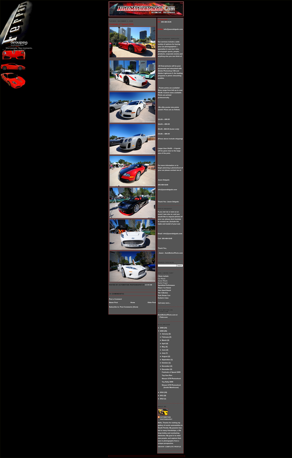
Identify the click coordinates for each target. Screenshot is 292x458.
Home (132, 302)
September (166, 359)
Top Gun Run (167, 375)
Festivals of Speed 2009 (121, 24)
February (165, 337)
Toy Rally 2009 (167, 382)
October (165, 363)
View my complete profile (169, 447)
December (166, 369)
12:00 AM (148, 285)
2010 (162, 392)
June (164, 350)
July (163, 353)
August (165, 356)
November (166, 366)
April (164, 343)
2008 (162, 328)
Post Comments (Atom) (129, 307)
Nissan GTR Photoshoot (171, 378)
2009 (162, 331)
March (164, 340)
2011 (162, 395)
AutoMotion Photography (166, 418)
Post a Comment (115, 299)
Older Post (152, 302)
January (165, 334)
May (163, 347)
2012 (162, 399)
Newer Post (113, 302)
